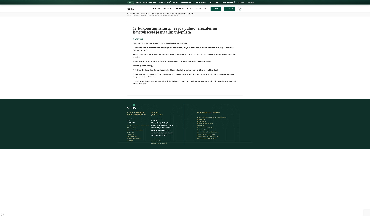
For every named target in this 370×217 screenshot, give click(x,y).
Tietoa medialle (156, 141)
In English (130, 141)
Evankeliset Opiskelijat (246, 2)
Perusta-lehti (201, 126)
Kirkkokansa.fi (201, 119)
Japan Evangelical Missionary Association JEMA (211, 117)
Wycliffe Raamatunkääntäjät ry (206, 138)
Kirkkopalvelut (201, 121)
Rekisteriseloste (132, 136)
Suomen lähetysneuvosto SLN (206, 134)
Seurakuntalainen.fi (203, 130)
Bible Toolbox (214, 2)
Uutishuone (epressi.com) (159, 143)
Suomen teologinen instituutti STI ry (208, 136)
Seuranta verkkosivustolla (135, 130)
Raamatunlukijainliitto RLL (205, 128)
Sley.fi (131, 2)
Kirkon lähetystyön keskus (205, 123)
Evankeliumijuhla (187, 2)
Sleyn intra (130, 132)
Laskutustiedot (155, 139)
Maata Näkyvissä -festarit (168, 2)
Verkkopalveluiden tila (134, 138)
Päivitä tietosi (131, 128)
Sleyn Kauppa (201, 2)
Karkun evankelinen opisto (146, 2)
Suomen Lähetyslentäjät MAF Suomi (208, 132)
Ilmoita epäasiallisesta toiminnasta (138, 126)
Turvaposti (130, 134)
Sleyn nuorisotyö (228, 2)
